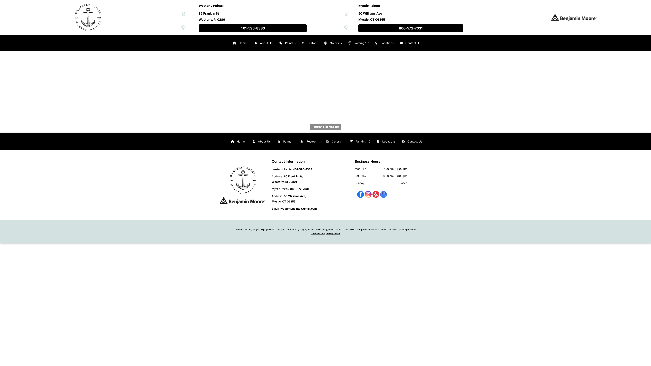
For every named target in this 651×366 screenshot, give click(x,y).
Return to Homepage (325, 126)
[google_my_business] (383, 195)
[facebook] (360, 195)
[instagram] (368, 195)
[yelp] (375, 195)
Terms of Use (318, 233)
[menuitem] (242, 43)
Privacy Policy (333, 233)
